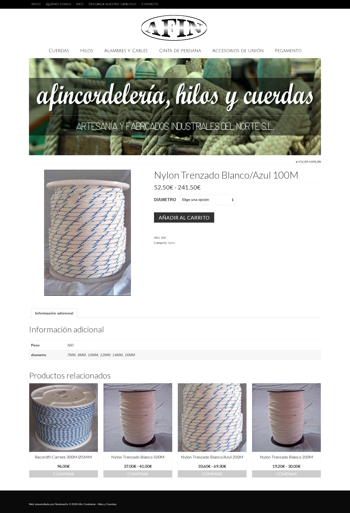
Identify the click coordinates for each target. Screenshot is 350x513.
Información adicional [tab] (54, 313)
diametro (165, 200)
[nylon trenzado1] (87, 232)
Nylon (316, 161)
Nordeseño (61, 504)
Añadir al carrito (184, 217)
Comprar (63, 473)
